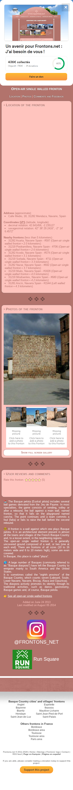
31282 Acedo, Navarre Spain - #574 (29, 252)
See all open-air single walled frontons (30, 596)
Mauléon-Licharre (49, 710)
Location (14, 96)
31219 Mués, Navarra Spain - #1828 (29, 271)
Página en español (51, 754)
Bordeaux (36, 727)
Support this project (36, 769)
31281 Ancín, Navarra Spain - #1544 (29, 283)
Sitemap (41, 752)
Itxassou (49, 707)
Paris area (36, 739)
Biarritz (21, 710)
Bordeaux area (36, 730)
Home (32, 752)
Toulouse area (36, 736)
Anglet (20, 704)
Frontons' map (53, 752)
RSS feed (17, 754)
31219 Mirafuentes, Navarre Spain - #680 (32, 277)
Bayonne (21, 707)
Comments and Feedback (49, 96)
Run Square (46, 659)
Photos (26, 96)
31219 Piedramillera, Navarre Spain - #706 (33, 246)
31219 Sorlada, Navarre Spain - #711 (29, 258)
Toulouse (36, 733)
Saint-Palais (49, 716)
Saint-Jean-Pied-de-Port (49, 713)
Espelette (49, 704)
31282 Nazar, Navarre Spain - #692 (28, 264)
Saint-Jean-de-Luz (21, 716)
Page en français (32, 754)
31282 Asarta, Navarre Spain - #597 (29, 240)
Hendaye (21, 713)
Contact (65, 752)
